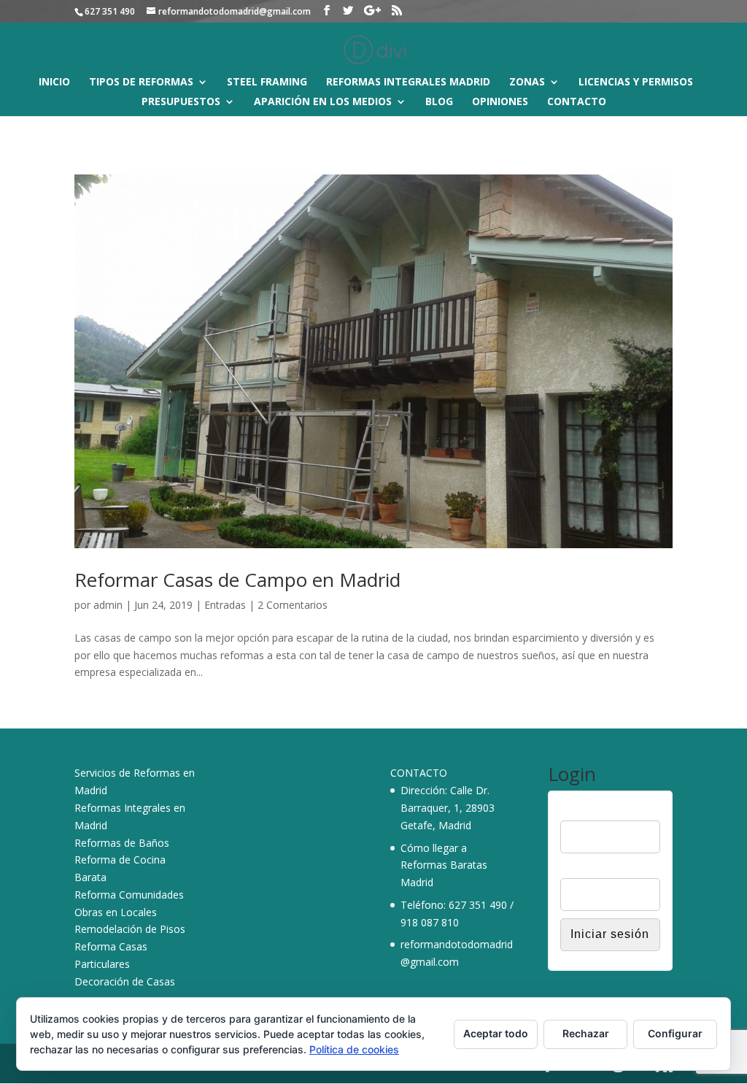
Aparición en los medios (323, 102)
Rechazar (585, 1033)
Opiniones (500, 102)
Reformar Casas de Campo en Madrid (237, 579)
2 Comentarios (293, 605)
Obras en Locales (115, 912)
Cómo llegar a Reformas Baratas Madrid (443, 865)
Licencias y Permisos (635, 82)
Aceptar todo (495, 1033)
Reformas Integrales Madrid (408, 82)
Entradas (225, 605)
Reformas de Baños (121, 843)
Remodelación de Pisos (129, 929)
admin (108, 605)
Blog (439, 102)
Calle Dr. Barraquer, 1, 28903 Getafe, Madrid (447, 807)
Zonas (527, 82)
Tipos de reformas (141, 82)
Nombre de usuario (604, 811)
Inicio (54, 82)
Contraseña (587, 868)
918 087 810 (429, 922)
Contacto (576, 102)
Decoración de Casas (124, 981)
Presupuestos (181, 102)
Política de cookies (354, 1049)
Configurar (675, 1033)
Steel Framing (267, 82)
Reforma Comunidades (129, 895)
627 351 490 (478, 905)
